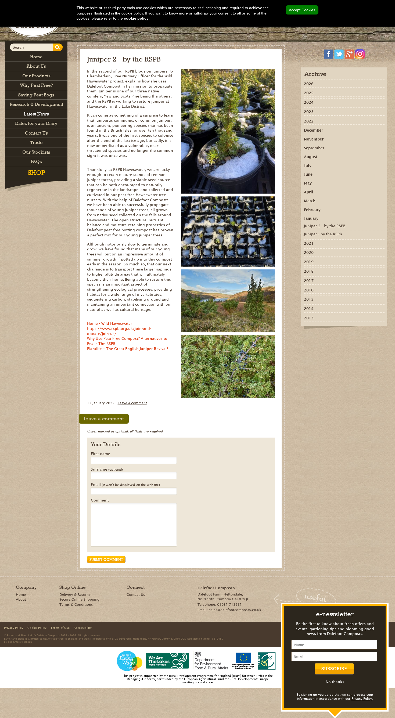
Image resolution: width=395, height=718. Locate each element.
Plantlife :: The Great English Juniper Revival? (127, 349)
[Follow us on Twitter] (339, 54)
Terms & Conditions (76, 604)
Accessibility (83, 628)
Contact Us (136, 595)
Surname (107, 469)
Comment (100, 500)
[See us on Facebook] (328, 54)
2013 (309, 318)
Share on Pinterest (337, 338)
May (308, 183)
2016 (309, 290)
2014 (309, 308)
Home (21, 595)
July (307, 166)
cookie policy (136, 18)
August (311, 157)
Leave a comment (132, 403)
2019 (309, 262)
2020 (309, 252)
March (309, 201)
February (312, 210)
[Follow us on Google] (349, 54)
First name (100, 454)
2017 (309, 281)
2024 (309, 102)
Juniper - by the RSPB (323, 234)
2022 (309, 121)
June (308, 174)
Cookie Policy (36, 628)
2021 (309, 243)
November (314, 139)
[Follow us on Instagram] (360, 54)
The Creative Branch (20, 641)
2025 (309, 93)
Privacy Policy (361, 699)
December (313, 130)
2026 (309, 84)
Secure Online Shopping (79, 599)
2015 (309, 299)
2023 (309, 112)
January (311, 218)
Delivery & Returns (75, 595)
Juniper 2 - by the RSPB (324, 226)
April (308, 192)
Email (125, 485)
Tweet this (345, 338)
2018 (309, 271)
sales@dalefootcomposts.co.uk (235, 610)
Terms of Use (60, 628)
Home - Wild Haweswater (109, 323)
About (21, 599)
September (314, 148)
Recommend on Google (329, 338)
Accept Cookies (302, 10)
